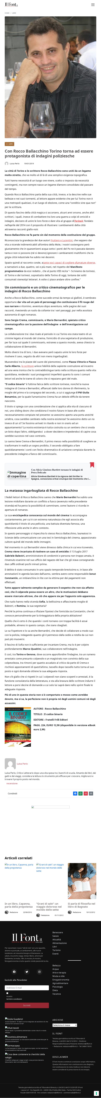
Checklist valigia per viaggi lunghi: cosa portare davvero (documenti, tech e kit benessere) (24, 1061)
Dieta (55, 990)
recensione (11, 783)
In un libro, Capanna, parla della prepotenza (19, 905)
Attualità (56, 940)
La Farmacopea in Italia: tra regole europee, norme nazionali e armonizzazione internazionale (26, 1049)
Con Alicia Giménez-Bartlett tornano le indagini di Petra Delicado (57, 471)
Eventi (55, 954)
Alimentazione (59, 943)
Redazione (14, 912)
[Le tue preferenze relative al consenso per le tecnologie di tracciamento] (96, 1093)
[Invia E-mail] (86, 794)
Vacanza (56, 994)
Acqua (55, 969)
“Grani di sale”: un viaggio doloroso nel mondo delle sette (49, 906)
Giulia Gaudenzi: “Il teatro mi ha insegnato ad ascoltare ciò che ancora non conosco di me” (26, 1023)
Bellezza (56, 966)
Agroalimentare (60, 983)
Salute (55, 936)
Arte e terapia (59, 973)
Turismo (56, 950)
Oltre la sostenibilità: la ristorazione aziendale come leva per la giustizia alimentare (26, 1040)
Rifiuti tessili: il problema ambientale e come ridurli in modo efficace (25, 1031)
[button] (93, 4)
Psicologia (57, 987)
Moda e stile (58, 976)
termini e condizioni (14, 999)
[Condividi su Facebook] (75, 794)
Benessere (57, 932)
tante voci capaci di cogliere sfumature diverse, (69, 262)
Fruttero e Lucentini (62, 240)
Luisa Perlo (14, 163)
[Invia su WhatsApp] (80, 794)
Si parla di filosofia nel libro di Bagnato (81, 905)
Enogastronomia (60, 980)
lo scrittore (27, 366)
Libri (10, 144)
